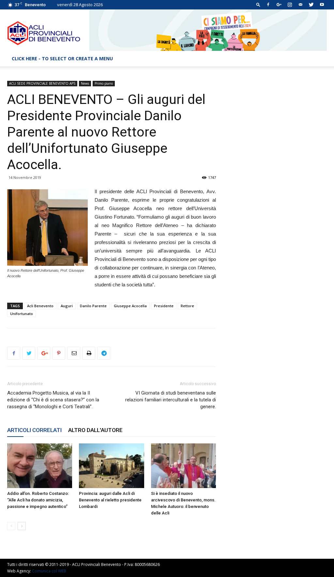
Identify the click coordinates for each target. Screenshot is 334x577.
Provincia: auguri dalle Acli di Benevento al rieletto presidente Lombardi (110, 500)
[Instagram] (290, 4)
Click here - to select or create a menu (62, 58)
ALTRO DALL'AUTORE (95, 430)
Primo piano (104, 83)
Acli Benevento (40, 305)
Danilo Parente (93, 305)
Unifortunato (21, 313)
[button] (258, 4)
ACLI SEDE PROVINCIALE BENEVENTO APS (42, 83)
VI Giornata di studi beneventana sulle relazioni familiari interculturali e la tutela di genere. (170, 400)
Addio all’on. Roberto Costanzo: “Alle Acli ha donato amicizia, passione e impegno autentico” (38, 500)
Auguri (67, 305)
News (85, 83)
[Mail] (300, 4)
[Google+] (279, 4)
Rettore (187, 305)
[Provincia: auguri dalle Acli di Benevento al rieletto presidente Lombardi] (111, 465)
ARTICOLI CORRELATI (34, 430)
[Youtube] (322, 4)
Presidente (164, 305)
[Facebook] (268, 4)
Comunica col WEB (49, 571)
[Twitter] (311, 4)
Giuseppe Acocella (130, 305)
